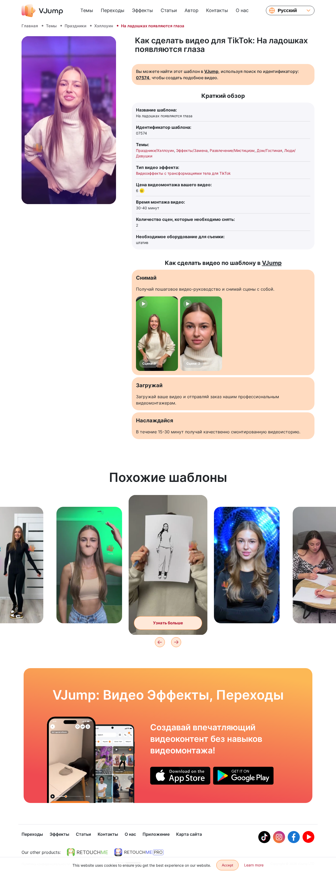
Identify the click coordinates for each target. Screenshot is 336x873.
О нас (242, 10)
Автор (191, 10)
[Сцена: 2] (201, 333)
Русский (287, 10)
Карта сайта (189, 834)
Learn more (254, 865)
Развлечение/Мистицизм (232, 150)
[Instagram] (279, 837)
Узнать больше (89, 611)
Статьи (169, 10)
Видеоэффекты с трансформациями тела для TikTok (183, 173)
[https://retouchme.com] (87, 852)
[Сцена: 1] (157, 333)
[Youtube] (308, 837)
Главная (30, 25)
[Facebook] (294, 837)
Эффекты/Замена (192, 150)
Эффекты (142, 10)
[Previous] (160, 642)
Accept (227, 865)
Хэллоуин (103, 25)
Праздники (75, 25)
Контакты (217, 10)
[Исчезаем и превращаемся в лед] (71, 760)
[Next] (176, 642)
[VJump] (42, 10)
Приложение (156, 834)
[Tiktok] (264, 837)
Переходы (112, 10)
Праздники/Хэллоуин (155, 150)
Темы (86, 10)
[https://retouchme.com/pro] (139, 852)
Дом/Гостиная (269, 150)
